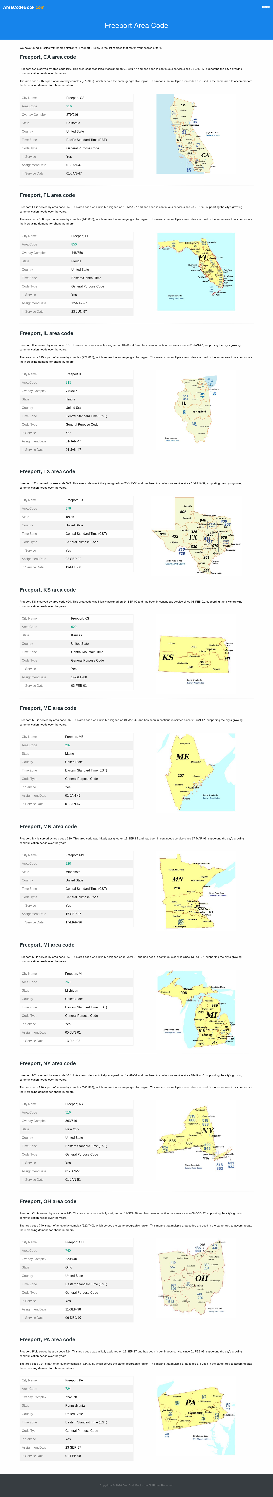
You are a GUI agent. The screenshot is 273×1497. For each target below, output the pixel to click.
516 (68, 1112)
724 (68, 1388)
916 (69, 106)
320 (68, 863)
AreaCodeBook (24, 7)
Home (265, 7)
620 (74, 627)
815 (68, 382)
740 (68, 1250)
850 (74, 244)
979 (68, 508)
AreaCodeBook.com (135, 1485)
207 (68, 745)
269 (68, 982)
